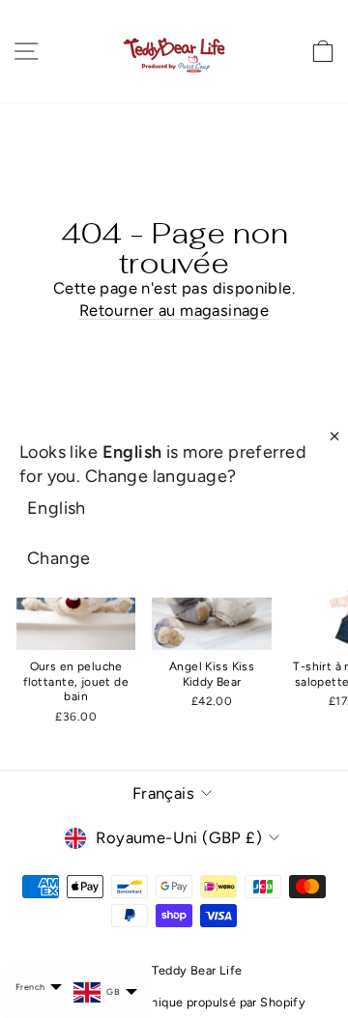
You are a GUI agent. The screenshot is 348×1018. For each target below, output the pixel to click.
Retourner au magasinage (174, 310)
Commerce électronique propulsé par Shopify (174, 1002)
